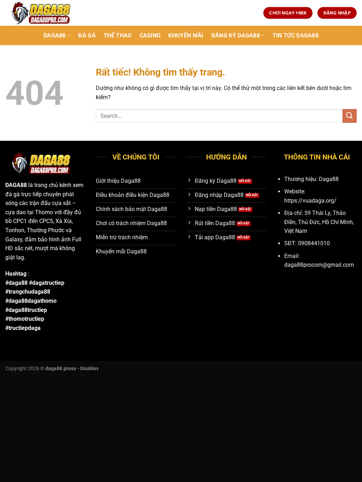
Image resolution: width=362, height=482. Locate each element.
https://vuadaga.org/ (310, 200)
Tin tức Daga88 (296, 35)
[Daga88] (40, 13)
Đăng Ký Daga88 (235, 35)
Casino (150, 35)
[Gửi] (350, 116)
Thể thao (118, 35)
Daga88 (54, 35)
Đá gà (87, 35)
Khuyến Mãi (185, 35)
